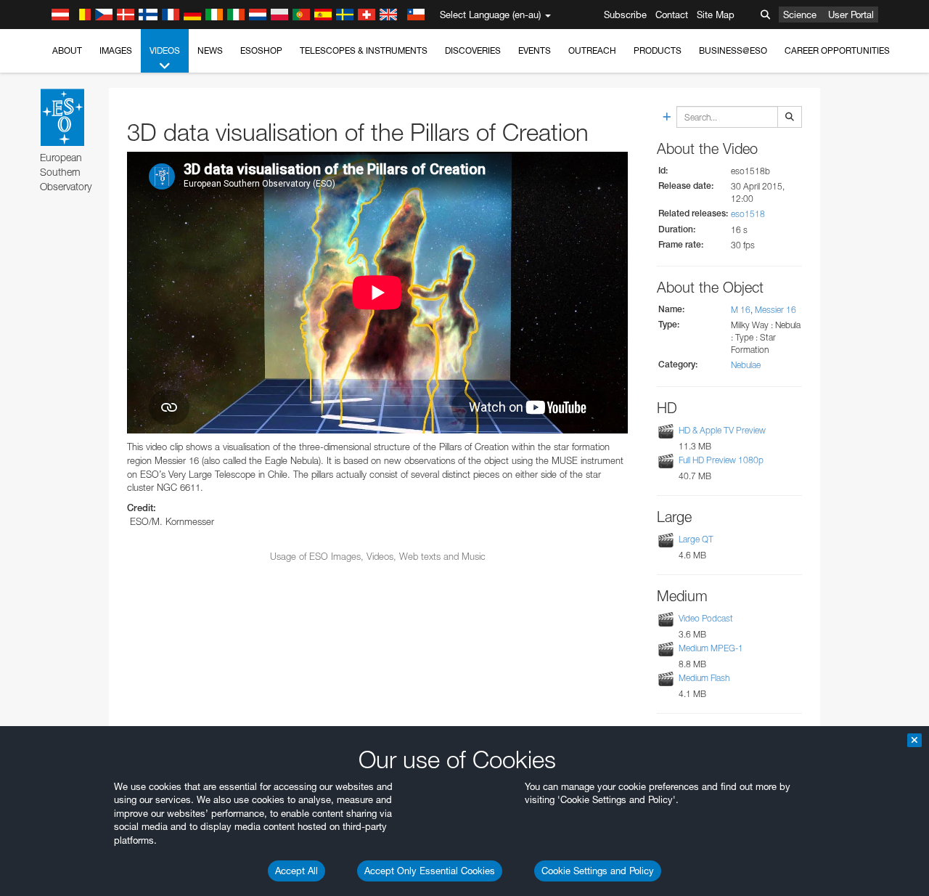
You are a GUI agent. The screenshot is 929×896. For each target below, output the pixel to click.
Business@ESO (733, 50)
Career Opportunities (837, 50)
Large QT (696, 539)
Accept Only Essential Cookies (429, 870)
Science (800, 14)
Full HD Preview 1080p (721, 460)
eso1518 (748, 213)
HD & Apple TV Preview (722, 430)
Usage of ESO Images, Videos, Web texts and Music (378, 556)
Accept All (296, 870)
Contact (671, 14)
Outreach (592, 50)
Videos (165, 50)
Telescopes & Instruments (363, 50)
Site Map (715, 14)
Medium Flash (704, 677)
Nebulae (746, 364)
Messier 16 (775, 309)
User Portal (851, 14)
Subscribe (625, 14)
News (210, 50)
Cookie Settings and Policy (597, 870)
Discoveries (473, 50)
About (67, 50)
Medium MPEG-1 (711, 648)
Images (115, 50)
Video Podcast (706, 618)
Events (534, 50)
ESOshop (261, 50)
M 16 (740, 309)
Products (658, 50)
